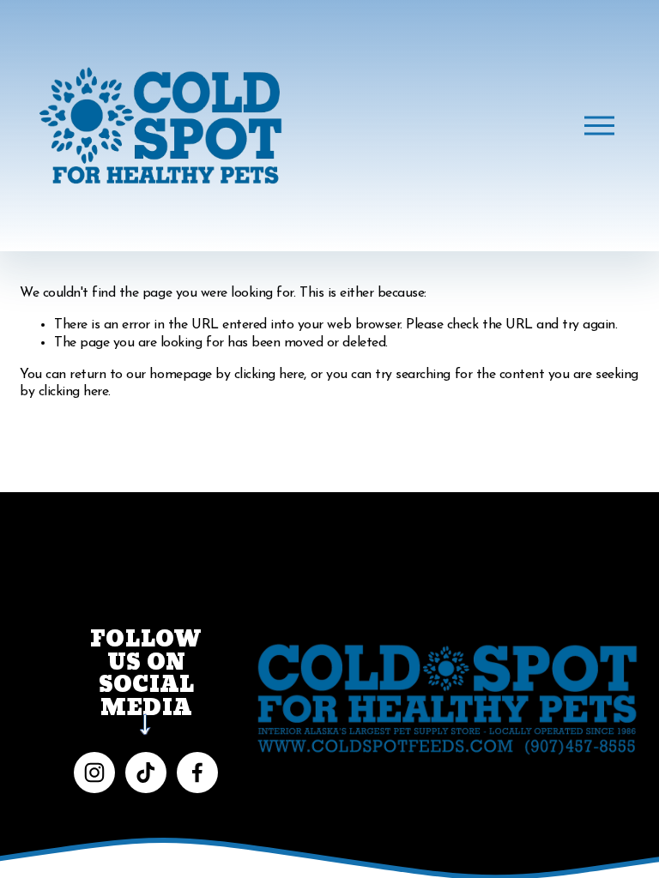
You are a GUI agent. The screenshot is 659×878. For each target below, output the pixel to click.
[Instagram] (94, 772)
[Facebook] (197, 772)
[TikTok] (145, 772)
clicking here (269, 375)
